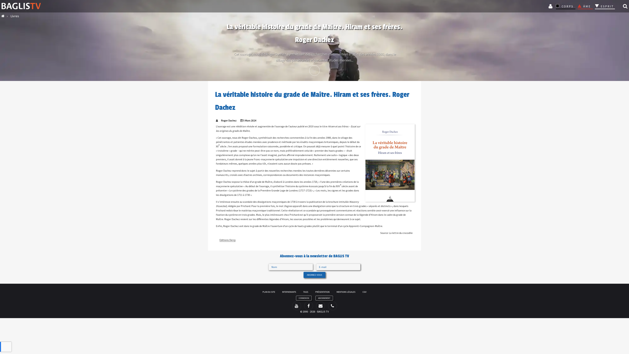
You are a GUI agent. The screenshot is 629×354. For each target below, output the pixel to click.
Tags (305, 291)
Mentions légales (346, 291)
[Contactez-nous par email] (320, 305)
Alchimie (608, 15)
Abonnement (324, 298)
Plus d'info (314, 70)
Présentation (322, 291)
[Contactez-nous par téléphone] (332, 305)
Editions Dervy (227, 240)
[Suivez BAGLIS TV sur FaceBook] (308, 305)
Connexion (551, 6)
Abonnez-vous (314, 274)
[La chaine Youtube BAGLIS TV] (296, 305)
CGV (364, 291)
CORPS (567, 6)
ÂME (587, 6)
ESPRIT (607, 6)
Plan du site (269, 291)
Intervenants (289, 291)
